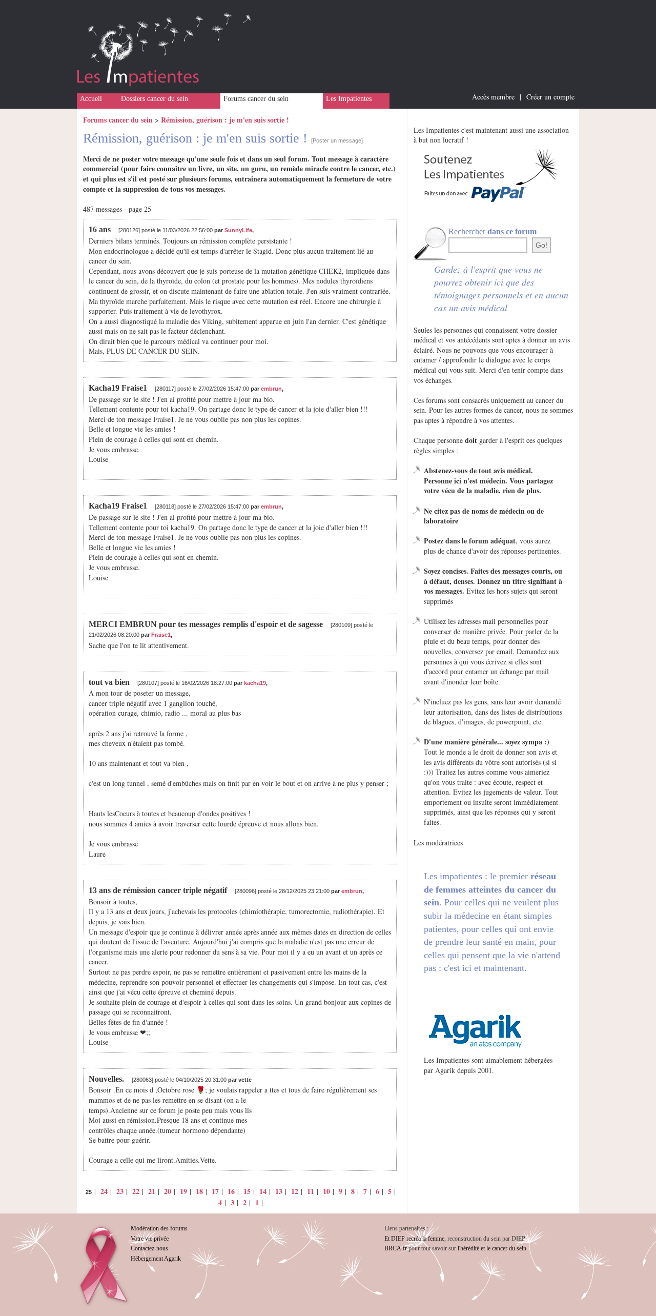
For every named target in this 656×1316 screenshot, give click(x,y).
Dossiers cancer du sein (154, 99)
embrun (271, 389)
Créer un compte (550, 97)
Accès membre (493, 97)
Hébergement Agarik (156, 1258)
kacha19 (255, 683)
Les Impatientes (349, 99)
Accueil (91, 99)
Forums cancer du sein (256, 99)
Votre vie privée (150, 1238)
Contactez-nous (149, 1248)
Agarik (445, 1070)
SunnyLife (238, 230)
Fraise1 (161, 635)
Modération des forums (159, 1228)
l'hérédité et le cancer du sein (492, 1248)
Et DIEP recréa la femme (414, 1238)
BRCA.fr (395, 1248)
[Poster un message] (337, 140)
